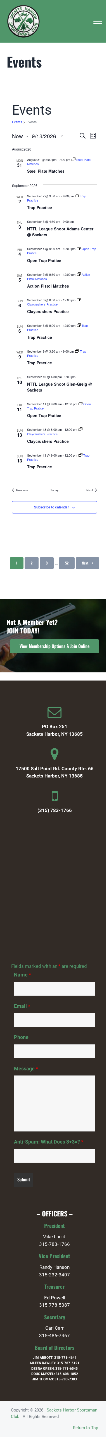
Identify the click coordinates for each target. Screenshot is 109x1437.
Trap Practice (39, 207)
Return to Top (85, 1427)
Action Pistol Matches (48, 286)
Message (26, 1069)
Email (22, 1006)
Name (22, 975)
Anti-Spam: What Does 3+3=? (48, 1142)
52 (69, 564)
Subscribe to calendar (51, 507)
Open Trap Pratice (44, 260)
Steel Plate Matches (46, 171)
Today (54, 490)
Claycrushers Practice (48, 311)
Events (17, 122)
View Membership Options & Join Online (54, 646)
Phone (21, 1037)
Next (85, 563)
